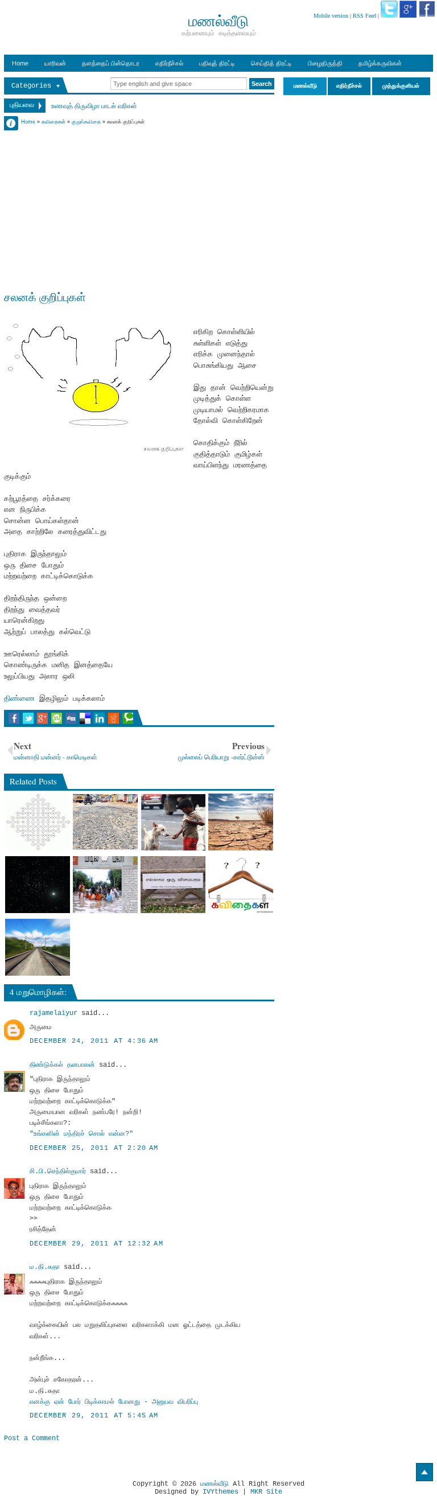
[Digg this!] (70, 718)
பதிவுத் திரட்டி (217, 63)
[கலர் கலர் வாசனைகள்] (240, 884)
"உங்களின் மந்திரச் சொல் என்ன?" (81, 1134)
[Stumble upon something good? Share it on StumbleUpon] (56, 718)
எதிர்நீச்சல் (169, 63)
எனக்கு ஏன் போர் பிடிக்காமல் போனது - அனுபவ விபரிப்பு (114, 1402)
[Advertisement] (139, 206)
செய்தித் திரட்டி (271, 63)
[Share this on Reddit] (113, 718)
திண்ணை (19, 698)
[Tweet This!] (28, 718)
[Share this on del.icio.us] (85, 718)
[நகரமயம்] (240, 822)
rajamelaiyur (53, 1013)
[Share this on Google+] (42, 718)
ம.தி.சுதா (45, 1267)
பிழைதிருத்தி (325, 63)
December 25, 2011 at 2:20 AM (94, 1148)
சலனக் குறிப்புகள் (45, 297)
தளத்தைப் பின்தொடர (110, 63)
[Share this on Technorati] (127, 718)
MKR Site (266, 1492)
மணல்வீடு (214, 1484)
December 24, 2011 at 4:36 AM (94, 1041)
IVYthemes (220, 1492)
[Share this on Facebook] (14, 718)
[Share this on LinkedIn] (99, 718)
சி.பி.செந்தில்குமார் (58, 1172)
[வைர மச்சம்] (37, 884)
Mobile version (331, 16)
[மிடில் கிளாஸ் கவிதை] (105, 884)
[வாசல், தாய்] (37, 822)
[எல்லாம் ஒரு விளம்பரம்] (173, 884)
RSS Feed (364, 16)
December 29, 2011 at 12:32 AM (96, 1244)
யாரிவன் (55, 63)
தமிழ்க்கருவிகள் (380, 63)
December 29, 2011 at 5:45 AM (94, 1416)
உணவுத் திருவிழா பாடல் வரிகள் (94, 105)
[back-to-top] (424, 1472)
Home (20, 63)
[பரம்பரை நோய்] (173, 822)
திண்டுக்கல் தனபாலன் (62, 1065)
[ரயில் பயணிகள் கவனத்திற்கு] (37, 947)
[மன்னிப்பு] (105, 822)
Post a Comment (32, 1438)
